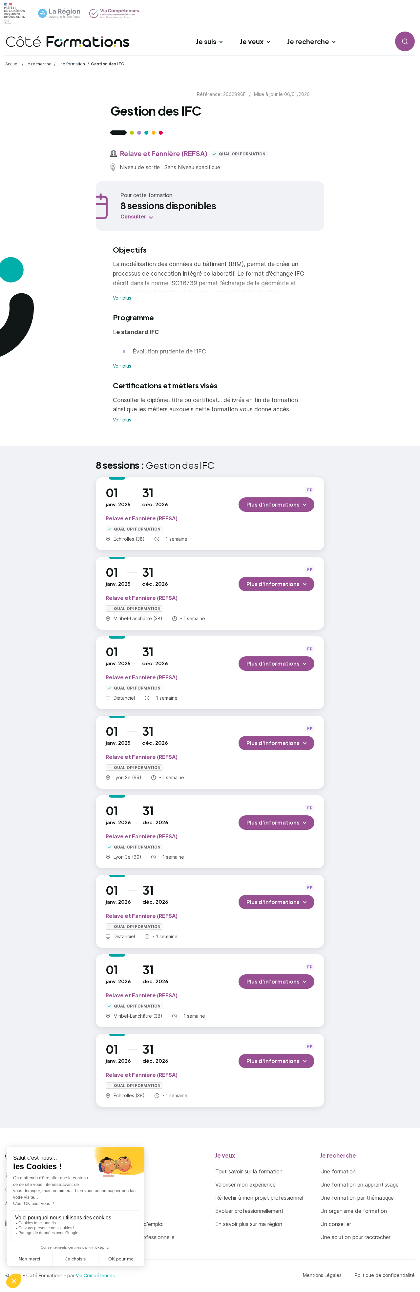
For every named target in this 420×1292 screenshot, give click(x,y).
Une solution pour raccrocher (355, 1237)
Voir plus (122, 298)
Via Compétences (95, 1275)
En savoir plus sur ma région (248, 1224)
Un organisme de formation (353, 1211)
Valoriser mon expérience (245, 1184)
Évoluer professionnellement (249, 1211)
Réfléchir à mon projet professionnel (259, 1197)
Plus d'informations (273, 504)
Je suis (206, 41)
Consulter (133, 216)
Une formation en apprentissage (359, 1184)
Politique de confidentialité (385, 1275)
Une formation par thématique (357, 1197)
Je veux (251, 41)
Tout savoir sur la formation (249, 1171)
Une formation (338, 1171)
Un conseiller (335, 1224)
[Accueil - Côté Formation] (67, 41)
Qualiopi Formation (241, 153)
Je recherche (308, 41)
